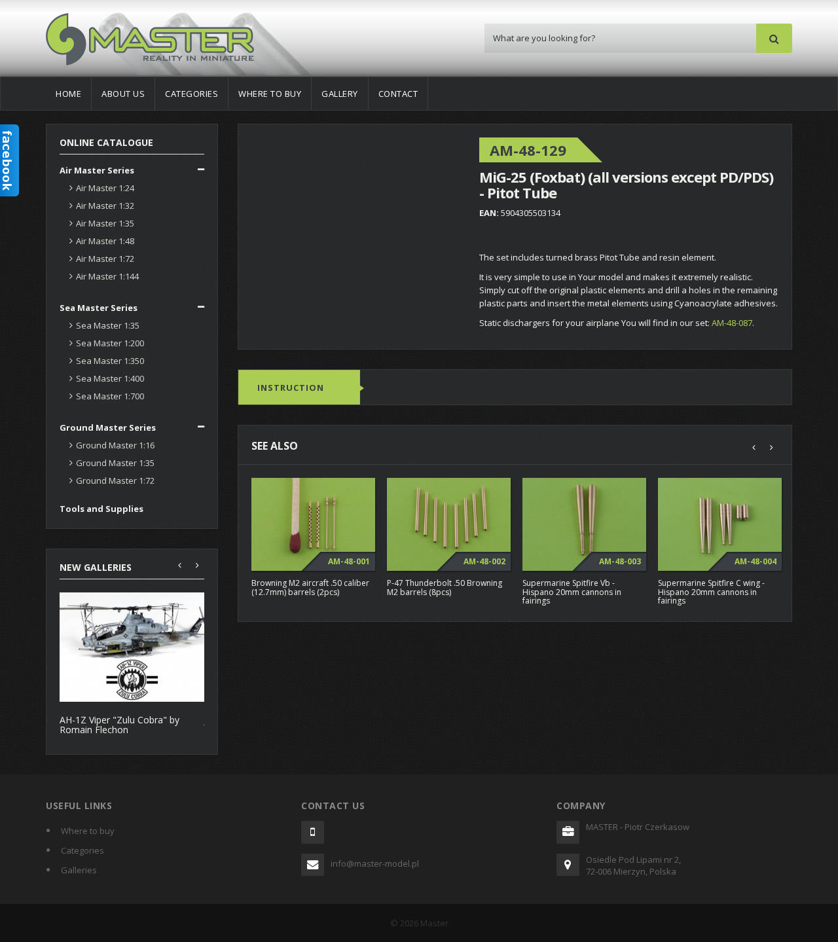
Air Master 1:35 (105, 223)
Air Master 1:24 (105, 188)
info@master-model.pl (375, 863)
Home (68, 94)
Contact (398, 94)
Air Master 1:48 (105, 241)
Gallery (339, 94)
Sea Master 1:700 (110, 396)
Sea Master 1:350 (110, 361)
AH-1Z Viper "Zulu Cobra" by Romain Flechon (119, 725)
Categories (191, 94)
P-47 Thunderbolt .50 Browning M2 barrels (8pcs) (444, 587)
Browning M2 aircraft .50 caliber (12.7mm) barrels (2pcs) (310, 587)
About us (123, 94)
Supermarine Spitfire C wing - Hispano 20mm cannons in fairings (711, 591)
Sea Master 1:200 (110, 343)
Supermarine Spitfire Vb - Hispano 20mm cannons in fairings (571, 591)
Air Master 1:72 (105, 258)
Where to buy (269, 94)
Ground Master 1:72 (115, 480)
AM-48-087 (732, 323)
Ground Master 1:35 (115, 463)
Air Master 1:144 (107, 276)
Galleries (79, 870)
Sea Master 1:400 (110, 378)
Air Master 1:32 (105, 205)
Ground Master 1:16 (115, 445)
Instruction (290, 387)
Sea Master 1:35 (107, 325)
